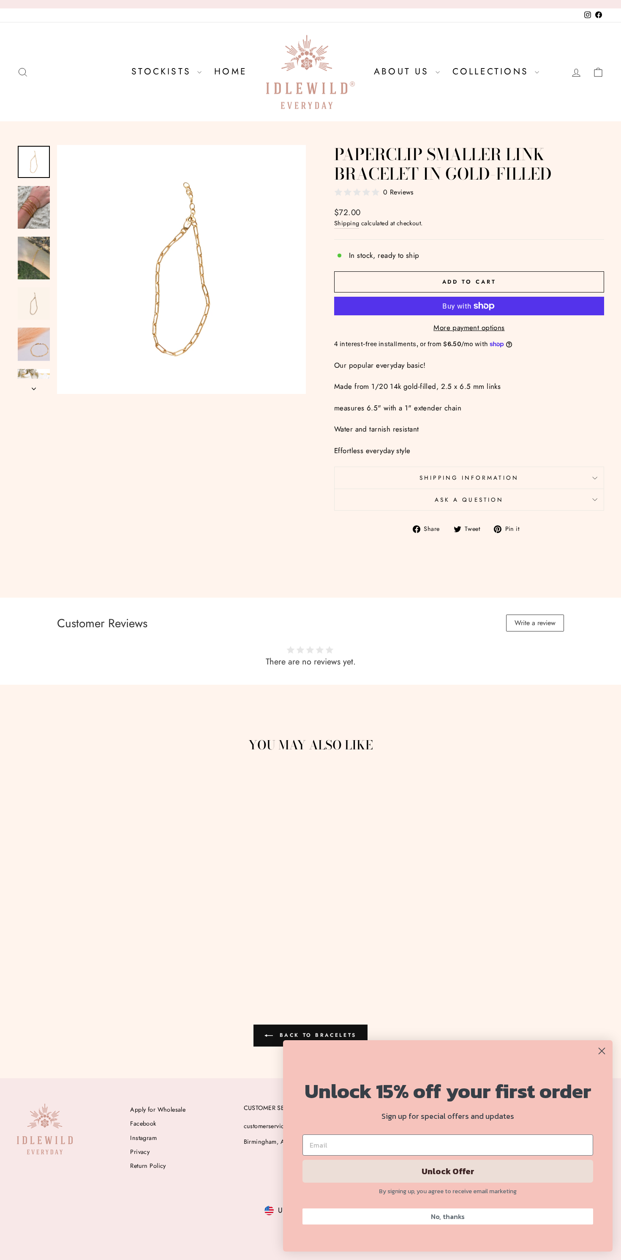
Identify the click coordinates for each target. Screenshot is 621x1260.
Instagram (143, 1138)
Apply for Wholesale (157, 1109)
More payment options (469, 328)
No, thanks (448, 1216)
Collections (492, 71)
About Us (403, 71)
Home (230, 71)
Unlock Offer (448, 1171)
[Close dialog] (601, 1051)
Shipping (346, 223)
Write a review (535, 623)
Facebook (143, 1123)
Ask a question (469, 499)
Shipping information (469, 477)
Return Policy (148, 1166)
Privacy (140, 1152)
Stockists (163, 71)
